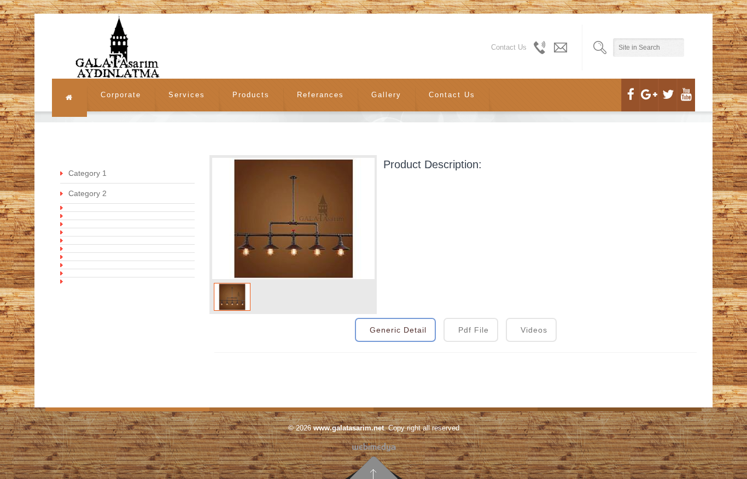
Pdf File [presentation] (473, 330)
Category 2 (87, 193)
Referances (320, 95)
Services (186, 95)
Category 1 (87, 173)
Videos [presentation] (534, 330)
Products (251, 95)
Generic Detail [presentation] (398, 330)
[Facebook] (630, 95)
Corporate (121, 95)
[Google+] (649, 95)
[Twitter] (667, 95)
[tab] (395, 330)
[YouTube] (686, 95)
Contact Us (452, 95)
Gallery (386, 95)
